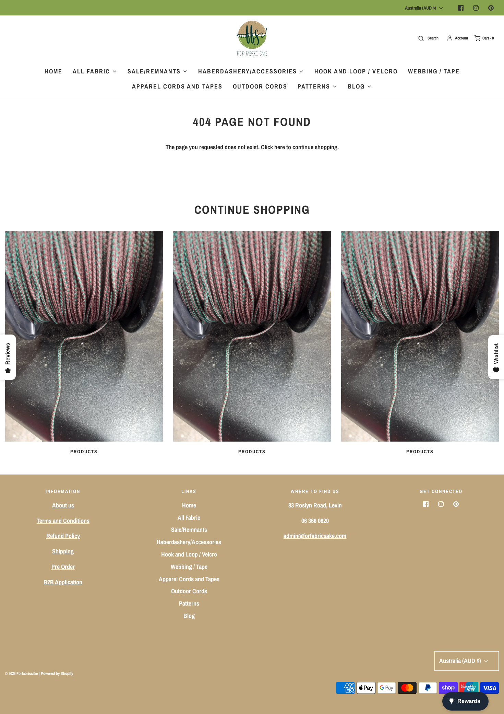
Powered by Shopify (57, 673)
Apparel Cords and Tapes (177, 86)
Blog (189, 615)
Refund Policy (63, 535)
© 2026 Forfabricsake (21, 673)
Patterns (189, 603)
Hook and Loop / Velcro (356, 71)
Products (84, 451)
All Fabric (189, 517)
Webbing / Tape (434, 71)
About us (63, 505)
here (279, 147)
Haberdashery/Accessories (189, 542)
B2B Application (63, 582)
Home (53, 71)
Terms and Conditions (63, 520)
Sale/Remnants (189, 529)
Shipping (63, 551)
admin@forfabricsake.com (315, 535)
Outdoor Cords (260, 86)
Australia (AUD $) (421, 8)
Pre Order (63, 566)
